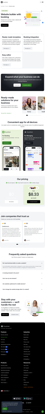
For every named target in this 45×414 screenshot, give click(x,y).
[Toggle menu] (42, 2)
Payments (4, 349)
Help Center (26, 365)
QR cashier (4, 346)
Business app (28, 142)
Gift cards (3, 339)
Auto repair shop (27, 346)
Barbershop (26, 337)
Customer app (6, 142)
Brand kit (25, 377)
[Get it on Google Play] (28, 398)
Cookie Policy (4, 411)
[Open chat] (42, 411)
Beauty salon (26, 334)
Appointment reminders (5, 344)
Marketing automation (5, 370)
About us (25, 384)
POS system (4, 351)
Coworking (26, 356)
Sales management (5, 377)
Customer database (5, 372)
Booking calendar (4, 334)
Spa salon (26, 344)
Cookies (27, 411)
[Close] (21, 402)
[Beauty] (29, 104)
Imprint (22, 411)
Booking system (4, 365)
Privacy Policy (9, 411)
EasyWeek (3, 6)
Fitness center (26, 342)
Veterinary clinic (27, 351)
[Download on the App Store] (17, 398)
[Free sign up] (11, 43)
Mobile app (26, 370)
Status (31, 411)
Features (6, 6)
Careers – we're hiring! (28, 387)
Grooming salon (27, 354)
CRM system (3, 379)
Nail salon (26, 339)
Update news (26, 382)
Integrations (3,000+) (28, 372)
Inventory (3, 342)
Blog (24, 379)
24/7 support (26, 367)
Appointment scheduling (6, 367)
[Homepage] (4, 2)
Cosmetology (26, 349)
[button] (27, 115)
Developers (26, 375)
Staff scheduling (4, 375)
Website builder (4, 337)
